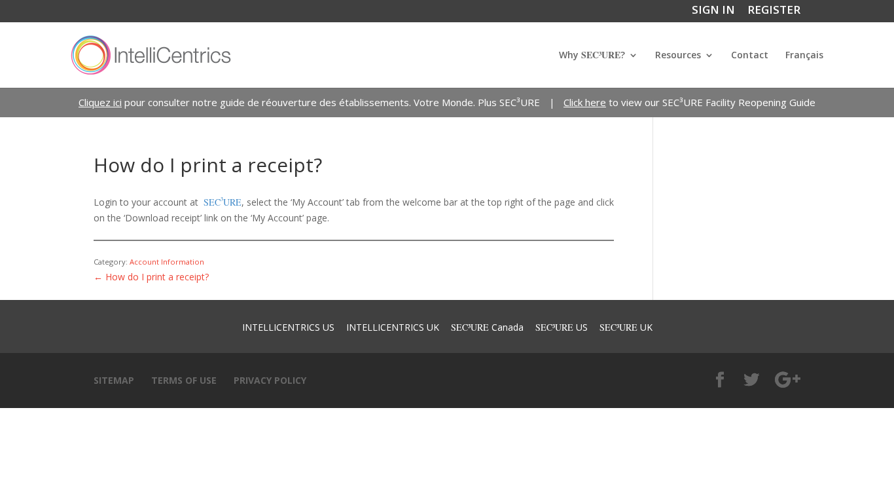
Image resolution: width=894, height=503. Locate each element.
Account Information (167, 262)
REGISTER (773, 11)
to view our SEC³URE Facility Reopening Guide (689, 102)
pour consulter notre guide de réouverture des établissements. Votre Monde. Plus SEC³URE (309, 102)
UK (626, 327)
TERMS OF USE (184, 380)
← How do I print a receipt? (151, 276)
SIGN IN (713, 11)
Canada (487, 327)
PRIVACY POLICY (270, 380)
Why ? (592, 56)
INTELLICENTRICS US (288, 327)
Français (804, 55)
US (561, 327)
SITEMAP (114, 380)
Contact (749, 55)
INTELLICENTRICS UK (392, 327)
